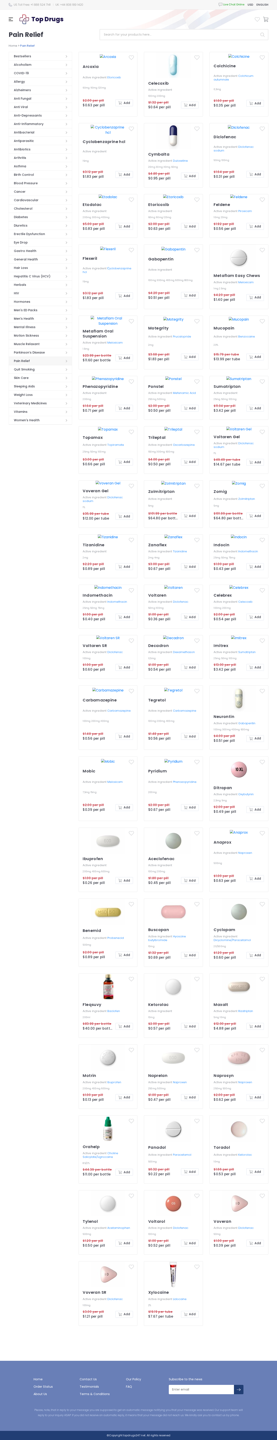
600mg (179, 280)
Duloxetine (180, 161)
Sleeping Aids (24, 386)
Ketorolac (245, 1155)
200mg (161, 96)
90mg (94, 87)
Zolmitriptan (246, 499)
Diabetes (21, 217)
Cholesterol (23, 208)
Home (13, 46)
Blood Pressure (26, 183)
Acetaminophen (118, 1228)
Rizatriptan (245, 1011)
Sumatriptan (247, 652)
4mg (157, 557)
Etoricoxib (114, 77)
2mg (151, 345)
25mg (217, 399)
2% (149, 1305)
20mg (152, 167)
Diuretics (20, 225)
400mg (105, 217)
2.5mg (222, 288)
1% (215, 453)
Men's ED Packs (25, 310)
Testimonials (89, 1386)
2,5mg (218, 800)
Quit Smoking (24, 369)
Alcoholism (22, 65)
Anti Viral (21, 107)
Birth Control (24, 175)
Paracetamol (182, 1155)
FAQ (129, 1386)
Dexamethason (184, 652)
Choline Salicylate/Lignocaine (100, 1155)
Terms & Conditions (95, 1394)
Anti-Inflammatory (28, 124)
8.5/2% (86, 1163)
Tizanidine (180, 551)
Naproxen (245, 853)
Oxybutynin (246, 794)
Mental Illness (24, 327)
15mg (86, 161)
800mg (188, 280)
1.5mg (86, 349)
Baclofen (113, 1011)
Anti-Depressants (28, 115)
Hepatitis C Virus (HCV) (32, 276)
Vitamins (20, 412)
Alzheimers (22, 90)
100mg (152, 96)
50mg (217, 160)
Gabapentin (246, 723)
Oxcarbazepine (184, 445)
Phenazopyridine (184, 782)
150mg (152, 451)
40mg (167, 167)
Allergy (19, 81)
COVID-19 (21, 73)
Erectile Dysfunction (29, 234)
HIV (16, 293)
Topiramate (115, 445)
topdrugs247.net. (134, 1435)
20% (216, 345)
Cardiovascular (26, 200)
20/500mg (220, 946)
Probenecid (115, 938)
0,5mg (217, 89)
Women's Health (27, 420)
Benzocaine (246, 336)
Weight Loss (23, 395)
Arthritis (20, 158)
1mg (216, 288)
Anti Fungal (22, 98)
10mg (217, 217)
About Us (40, 1394)
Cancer (20, 191)
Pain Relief (22, 361)
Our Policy (133, 1379)
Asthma (20, 166)
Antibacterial (24, 132)
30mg (159, 167)
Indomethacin (248, 551)
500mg (161, 399)
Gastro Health (25, 251)
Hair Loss (21, 268)
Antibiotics (22, 149)
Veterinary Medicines (30, 403)
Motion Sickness (26, 335)
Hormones (22, 302)
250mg (152, 399)
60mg (86, 87)
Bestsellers (22, 56)
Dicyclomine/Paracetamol (232, 940)
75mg (232, 557)
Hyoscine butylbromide (167, 938)
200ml (86, 1017)
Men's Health (24, 318)
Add (127, 103)
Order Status (43, 1386)
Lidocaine (180, 1299)
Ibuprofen (114, 1082)
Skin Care (21, 378)
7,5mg (86, 792)
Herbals (20, 285)
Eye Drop (21, 242)
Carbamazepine (119, 711)
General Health (26, 259)
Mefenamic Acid (184, 393)
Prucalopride (182, 336)
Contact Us (88, 1379)
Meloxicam (246, 282)
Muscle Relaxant (27, 344)
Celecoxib (245, 602)
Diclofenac (180, 602)
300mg (96, 217)
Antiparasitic (24, 141)
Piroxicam (245, 211)
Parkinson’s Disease (29, 352)
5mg (151, 505)
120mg (102, 87)
